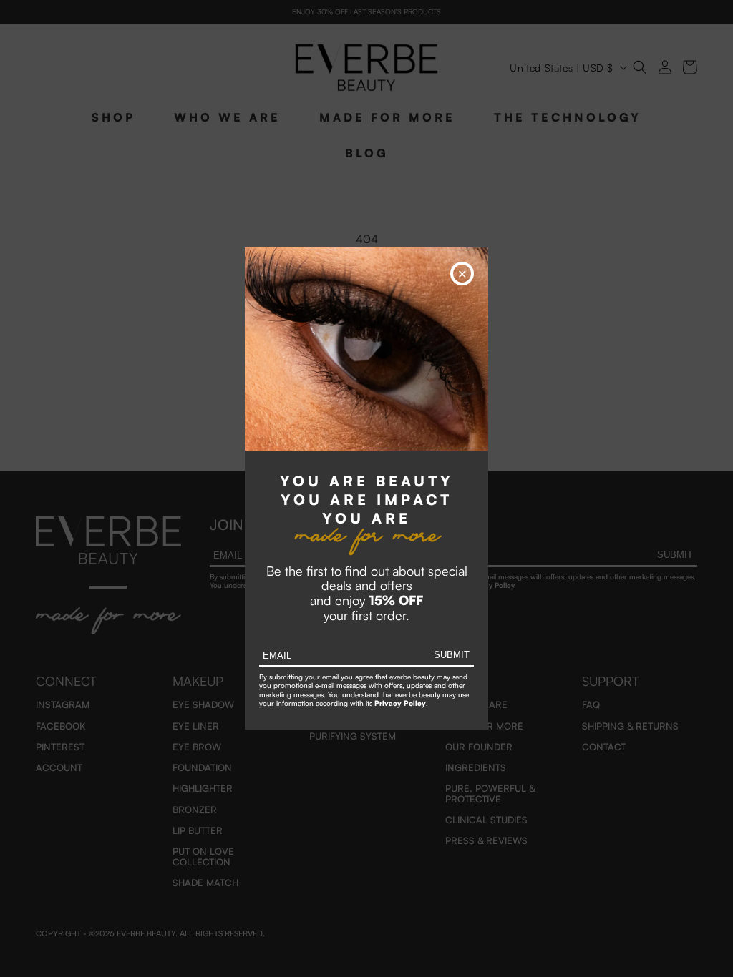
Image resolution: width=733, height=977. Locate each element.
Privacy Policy (400, 703)
